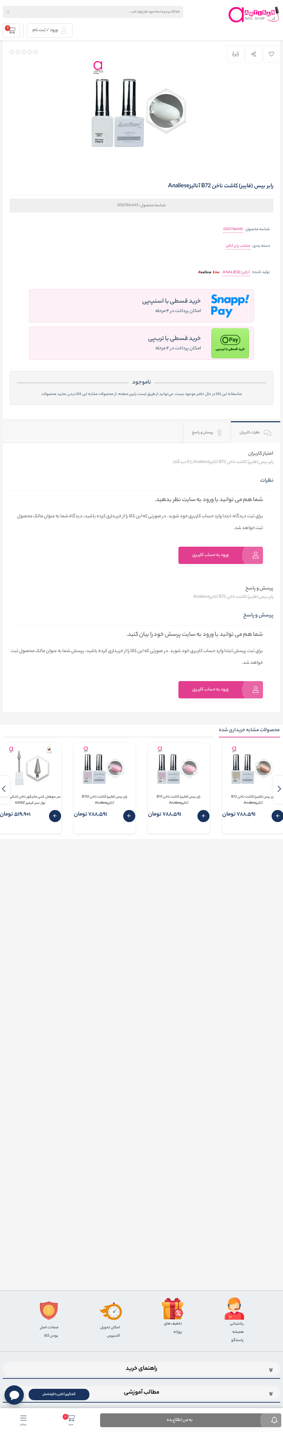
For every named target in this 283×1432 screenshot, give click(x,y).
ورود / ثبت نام (45, 30)
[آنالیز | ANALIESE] (208, 273)
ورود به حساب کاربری (210, 555)
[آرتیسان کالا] (254, 14)
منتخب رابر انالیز (238, 246)
